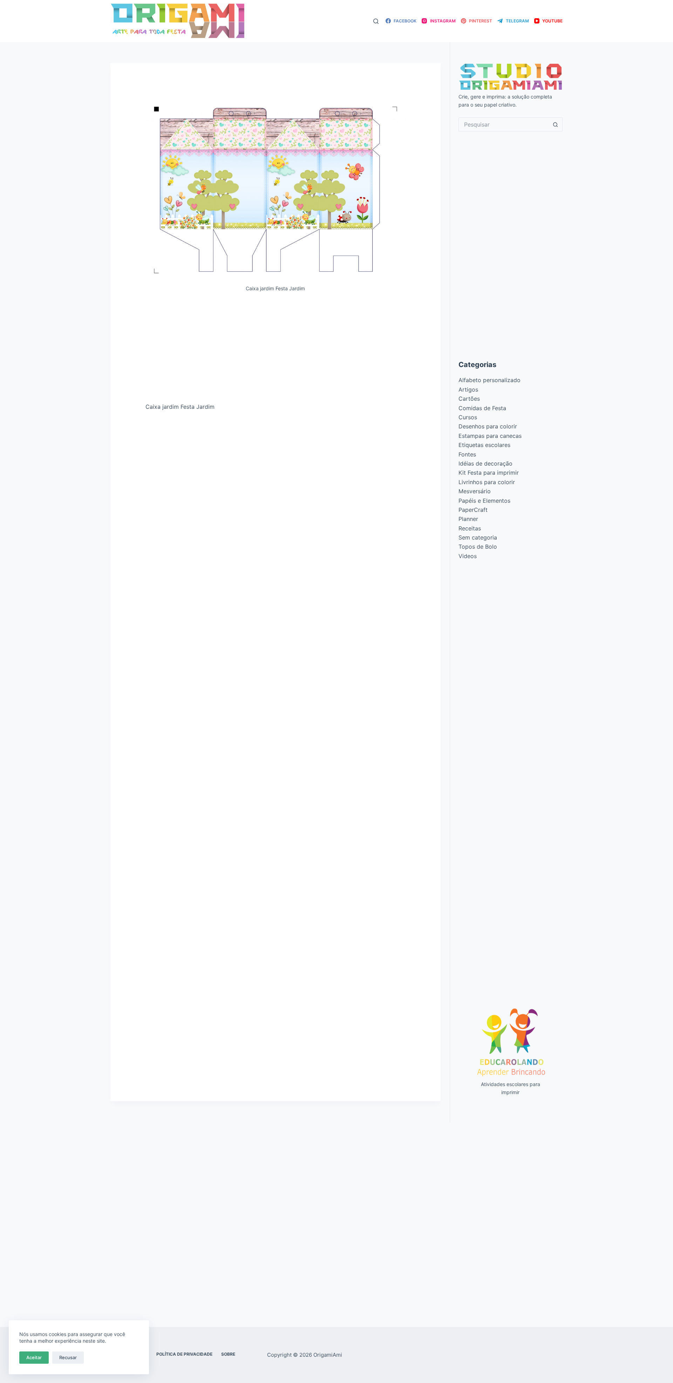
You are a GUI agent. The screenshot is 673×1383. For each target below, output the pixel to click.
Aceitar (34, 1357)
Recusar (68, 1357)
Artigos (468, 389)
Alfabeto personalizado (489, 380)
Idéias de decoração (485, 463)
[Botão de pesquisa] (556, 124)
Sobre (228, 1354)
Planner (468, 518)
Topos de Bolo (477, 546)
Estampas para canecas (490, 435)
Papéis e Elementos (484, 500)
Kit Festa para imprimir (488, 472)
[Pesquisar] (376, 21)
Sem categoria (477, 537)
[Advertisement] (275, 350)
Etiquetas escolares (484, 444)
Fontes (467, 454)
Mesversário (474, 491)
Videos (467, 556)
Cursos (467, 417)
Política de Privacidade (184, 1354)
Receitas (469, 528)
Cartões (469, 398)
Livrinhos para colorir (486, 482)
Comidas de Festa (482, 408)
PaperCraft (473, 509)
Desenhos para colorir (487, 426)
